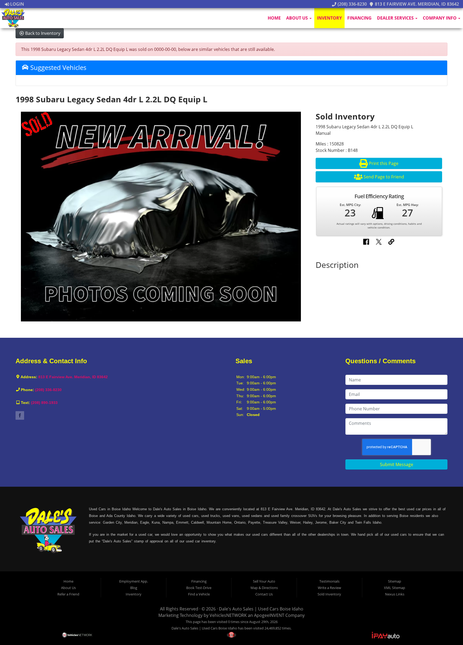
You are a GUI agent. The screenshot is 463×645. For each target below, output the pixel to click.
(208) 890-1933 (44, 402)
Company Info (440, 18)
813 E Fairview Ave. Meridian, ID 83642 (416, 4)
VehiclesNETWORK (228, 615)
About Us (297, 18)
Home (274, 18)
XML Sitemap (394, 587)
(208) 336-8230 (352, 4)
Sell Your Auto (264, 581)
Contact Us (264, 594)
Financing (359, 18)
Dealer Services (396, 18)
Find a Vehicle (199, 594)
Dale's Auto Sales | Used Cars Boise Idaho (261, 609)
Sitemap (394, 581)
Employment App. (133, 581)
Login (16, 4)
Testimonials (329, 581)
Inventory (329, 18)
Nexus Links (394, 594)
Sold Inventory (329, 594)
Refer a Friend (68, 594)
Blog (133, 587)
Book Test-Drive (198, 587)
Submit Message (396, 464)
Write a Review (329, 587)
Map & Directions (264, 587)
